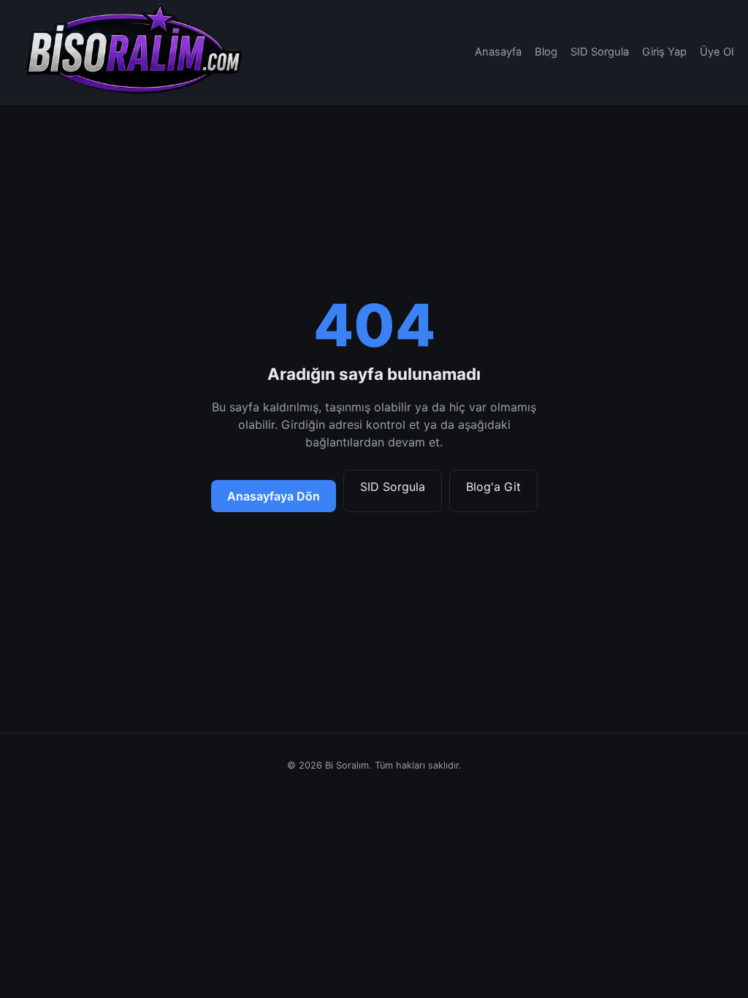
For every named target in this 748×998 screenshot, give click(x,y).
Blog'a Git (493, 486)
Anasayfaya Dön (273, 496)
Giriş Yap (664, 51)
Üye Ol (716, 51)
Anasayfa (498, 51)
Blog (546, 51)
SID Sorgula (599, 51)
